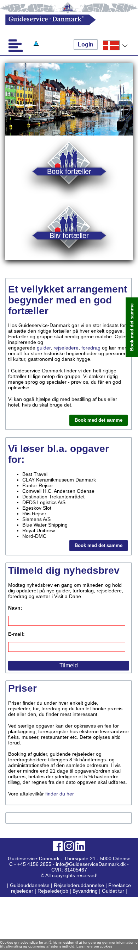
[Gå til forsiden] (62, 20)
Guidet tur (113, 891)
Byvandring (85, 891)
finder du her (59, 794)
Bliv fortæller (69, 235)
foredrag (90, 348)
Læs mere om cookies (94, 946)
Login (85, 45)
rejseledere (66, 348)
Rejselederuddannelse (79, 885)
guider (44, 348)
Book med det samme (98, 420)
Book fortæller (69, 171)
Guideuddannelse (30, 885)
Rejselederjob (53, 891)
